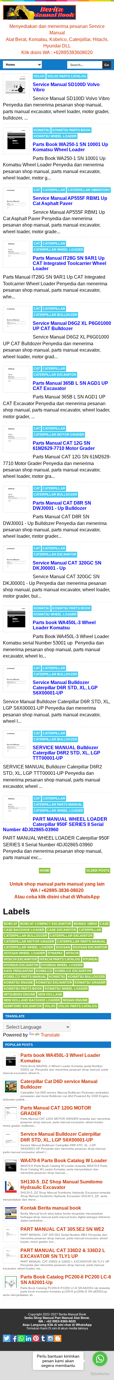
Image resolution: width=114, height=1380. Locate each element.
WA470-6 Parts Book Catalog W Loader (63, 1160)
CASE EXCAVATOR (61, 930)
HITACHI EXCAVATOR (20, 959)
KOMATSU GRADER (90, 982)
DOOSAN (63, 947)
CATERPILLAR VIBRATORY (89, 190)
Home (44, 870)
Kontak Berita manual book (50, 1208)
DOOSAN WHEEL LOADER (24, 953)
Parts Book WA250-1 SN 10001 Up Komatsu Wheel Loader (70, 147)
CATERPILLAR (54, 190)
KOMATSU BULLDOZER (86, 976)
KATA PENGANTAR (18, 971)
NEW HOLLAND (50, 994)
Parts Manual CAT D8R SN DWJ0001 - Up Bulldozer (62, 506)
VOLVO (39, 76)
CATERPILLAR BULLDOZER (55, 314)
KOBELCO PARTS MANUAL (25, 976)
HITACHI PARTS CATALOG (59, 959)
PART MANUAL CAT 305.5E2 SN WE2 (62, 1229)
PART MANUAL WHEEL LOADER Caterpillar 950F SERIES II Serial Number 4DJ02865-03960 (55, 824)
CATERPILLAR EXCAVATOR (55, 374)
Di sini (52, 1328)
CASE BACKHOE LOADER (24, 930)
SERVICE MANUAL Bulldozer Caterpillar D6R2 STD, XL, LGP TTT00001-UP (66, 753)
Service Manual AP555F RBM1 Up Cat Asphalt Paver (70, 201)
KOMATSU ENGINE (18, 982)
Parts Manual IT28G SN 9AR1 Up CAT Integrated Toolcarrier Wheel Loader (69, 263)
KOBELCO (44, 971)
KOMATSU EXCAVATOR (54, 982)
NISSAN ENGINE (75, 1000)
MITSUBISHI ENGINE (19, 994)
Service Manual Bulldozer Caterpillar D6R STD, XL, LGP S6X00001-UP (65, 687)
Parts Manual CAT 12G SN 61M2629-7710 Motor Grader (64, 446)
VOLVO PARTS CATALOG (67, 76)
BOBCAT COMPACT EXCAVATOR (45, 923)
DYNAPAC (55, 953)
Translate (50, 1034)
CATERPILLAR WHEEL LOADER (58, 249)
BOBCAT (11, 923)
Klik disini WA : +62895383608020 (57, 52)
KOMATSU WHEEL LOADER (55, 136)
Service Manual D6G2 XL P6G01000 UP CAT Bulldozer (72, 326)
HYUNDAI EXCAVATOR (21, 965)
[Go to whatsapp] (100, 1358)
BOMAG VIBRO (85, 923)
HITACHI (72, 953)
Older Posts (97, 870)
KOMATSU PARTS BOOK (71, 130)
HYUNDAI (90, 959)
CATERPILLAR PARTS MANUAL (58, 804)
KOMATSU (42, 130)
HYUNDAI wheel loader (62, 965)
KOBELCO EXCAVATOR (73, 971)
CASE (104, 923)
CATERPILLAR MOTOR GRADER (59, 434)
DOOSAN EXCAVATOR (90, 947)
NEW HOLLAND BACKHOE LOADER (32, 1000)
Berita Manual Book (72, 1314)
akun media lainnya (74, 1328)
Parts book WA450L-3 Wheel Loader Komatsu (64, 625)
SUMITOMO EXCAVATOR (23, 1006)
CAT (37, 190)
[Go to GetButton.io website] (100, 1374)
